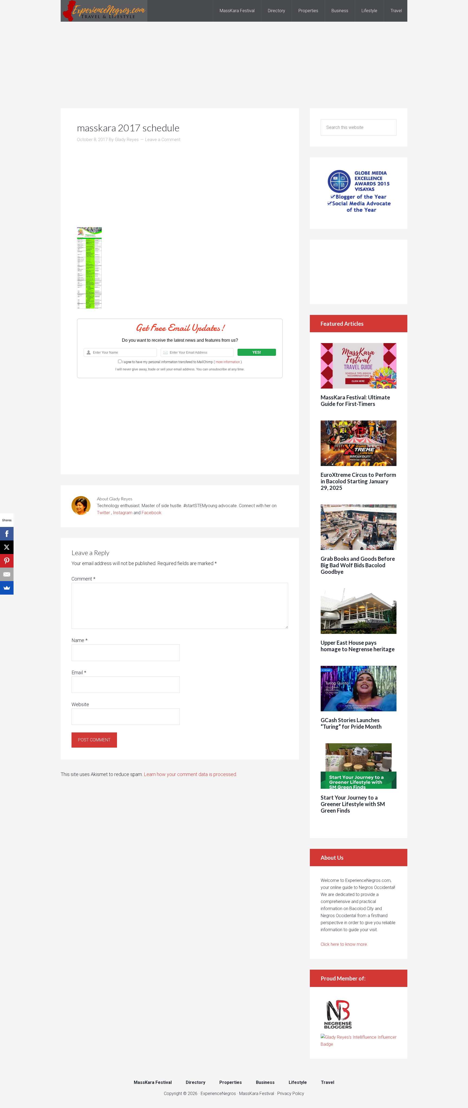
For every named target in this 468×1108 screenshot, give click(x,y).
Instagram (122, 512)
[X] (7, 547)
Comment (83, 579)
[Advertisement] (234, 59)
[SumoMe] (7, 588)
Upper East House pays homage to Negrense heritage (358, 645)
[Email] (7, 574)
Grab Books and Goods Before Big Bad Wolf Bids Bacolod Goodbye (358, 565)
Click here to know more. (344, 944)
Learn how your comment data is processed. (190, 774)
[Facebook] (7, 533)
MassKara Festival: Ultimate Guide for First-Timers (355, 400)
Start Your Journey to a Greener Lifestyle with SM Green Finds (353, 804)
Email (79, 672)
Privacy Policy (290, 1093)
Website (80, 704)
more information (228, 362)
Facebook (151, 512)
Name (79, 640)
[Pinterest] (7, 561)
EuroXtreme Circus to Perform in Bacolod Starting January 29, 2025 (358, 481)
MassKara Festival (256, 1093)
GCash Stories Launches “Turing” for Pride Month (351, 723)
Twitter (104, 512)
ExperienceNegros (104, 11)
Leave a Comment (162, 139)
